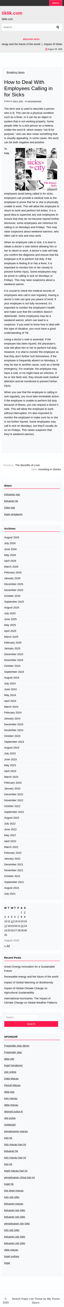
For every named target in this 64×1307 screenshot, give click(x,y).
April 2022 (10, 841)
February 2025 (13, 642)
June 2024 (10, 689)
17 (5, 925)
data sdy (9, 1058)
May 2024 (10, 695)
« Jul (7, 945)
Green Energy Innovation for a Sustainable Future (29, 968)
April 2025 (10, 630)
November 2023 (13, 730)
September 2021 (14, 882)
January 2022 (12, 858)
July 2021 (10, 893)
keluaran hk (11, 501)
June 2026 (10, 549)
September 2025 (14, 601)
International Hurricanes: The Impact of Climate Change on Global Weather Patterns (30, 1000)
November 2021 (13, 870)
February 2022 (13, 852)
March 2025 (11, 636)
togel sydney (11, 1256)
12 (12, 921)
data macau (11, 1249)
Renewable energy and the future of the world (31, 976)
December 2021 (13, 864)
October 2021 (12, 876)
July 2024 (10, 683)
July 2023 (10, 753)
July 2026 (10, 543)
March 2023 (11, 776)
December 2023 (13, 724)
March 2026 (11, 566)
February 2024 (13, 712)
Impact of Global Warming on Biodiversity (28, 982)
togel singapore (13, 514)
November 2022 (13, 800)
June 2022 (10, 829)
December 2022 (13, 794)
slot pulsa (9, 1118)
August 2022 (11, 817)
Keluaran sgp (12, 494)
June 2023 (10, 759)
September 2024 (14, 671)
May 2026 (10, 555)
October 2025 (12, 595)
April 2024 (10, 700)
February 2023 (13, 782)
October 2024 (12, 665)
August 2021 (11, 887)
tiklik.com (12, 13)
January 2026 (12, 578)
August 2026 (11, 537)
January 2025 (12, 648)
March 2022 (11, 847)
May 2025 (10, 625)
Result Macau (12, 1085)
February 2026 (13, 572)
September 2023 (14, 741)
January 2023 (12, 788)
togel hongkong (13, 1065)
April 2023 (10, 771)
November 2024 (13, 660)
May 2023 (10, 765)
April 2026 (10, 560)
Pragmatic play (13, 1052)
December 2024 (13, 654)
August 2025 (11, 607)
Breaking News (16, 72)
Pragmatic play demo (16, 1045)
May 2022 (10, 835)
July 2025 (10, 613)
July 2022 (10, 823)
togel (7, 1262)
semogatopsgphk (34, 101)
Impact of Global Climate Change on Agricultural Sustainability (25, 990)
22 (22, 925)
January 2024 (12, 718)
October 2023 (12, 736)
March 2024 (11, 706)
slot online (10, 1072)
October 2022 (12, 806)
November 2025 (13, 590)
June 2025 (10, 619)
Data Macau (11, 1078)
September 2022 (14, 811)
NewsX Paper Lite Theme (27, 1299)
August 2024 (11, 677)
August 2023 (11, 747)
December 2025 (13, 584)
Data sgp (9, 507)
